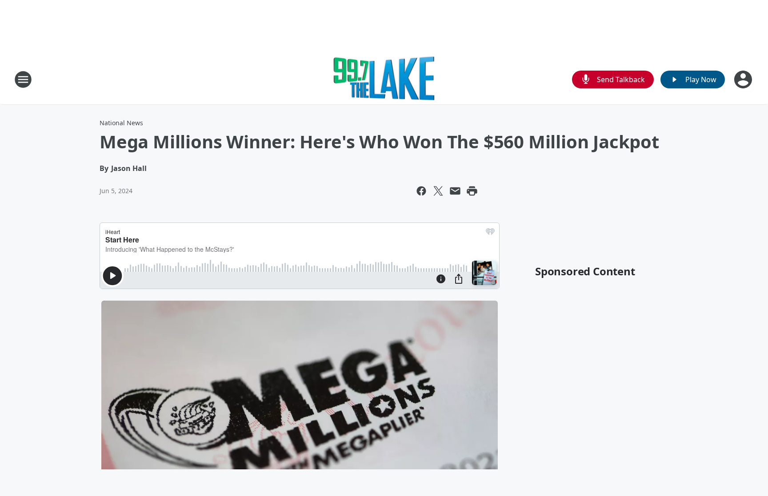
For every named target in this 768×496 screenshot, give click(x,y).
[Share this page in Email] (455, 191)
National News (121, 123)
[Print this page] (472, 191)
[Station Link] (384, 79)
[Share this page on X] (438, 191)
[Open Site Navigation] (23, 79)
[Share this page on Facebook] (421, 191)
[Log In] (744, 79)
